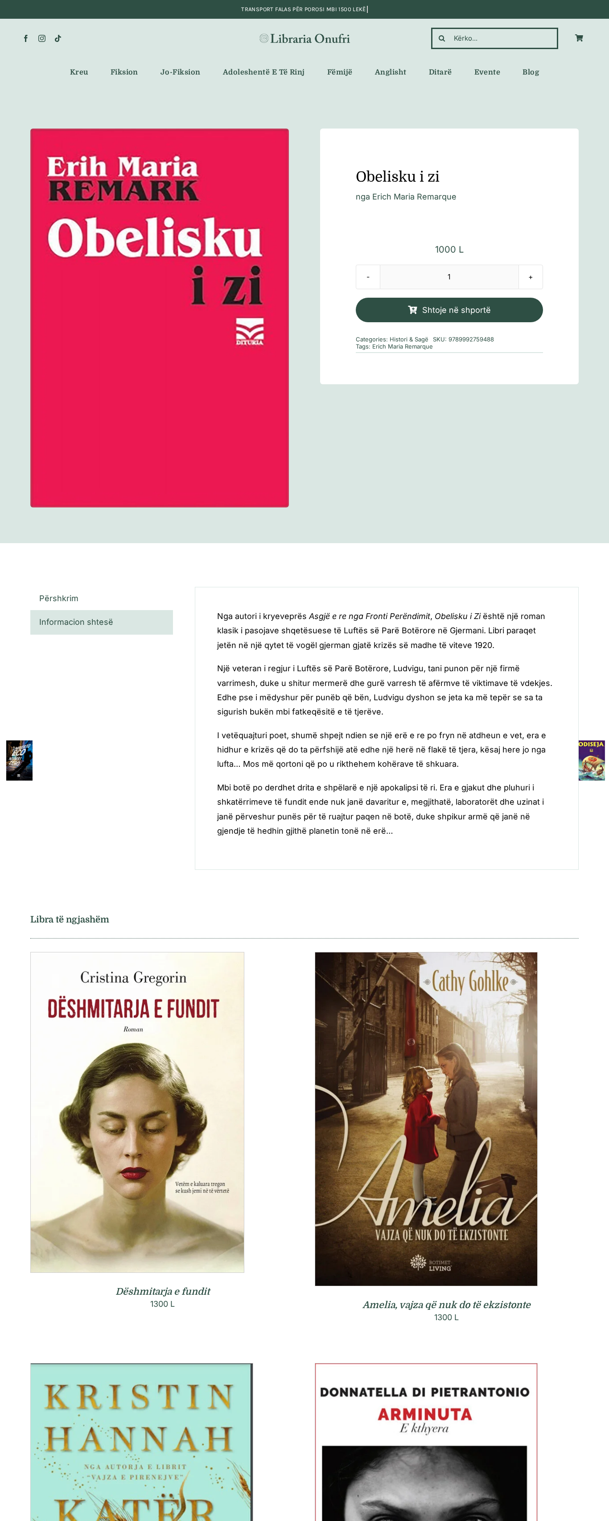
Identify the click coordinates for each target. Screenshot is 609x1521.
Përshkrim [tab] (58, 598)
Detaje (177, 1114)
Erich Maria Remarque (414, 196)
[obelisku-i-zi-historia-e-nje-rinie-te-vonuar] (159, 318)
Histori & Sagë (409, 339)
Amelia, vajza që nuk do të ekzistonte (446, 1305)
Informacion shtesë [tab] (76, 622)
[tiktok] (58, 38)
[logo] (304, 35)
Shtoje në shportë (456, 310)
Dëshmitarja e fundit (162, 1291)
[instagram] (41, 38)
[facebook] (25, 38)
